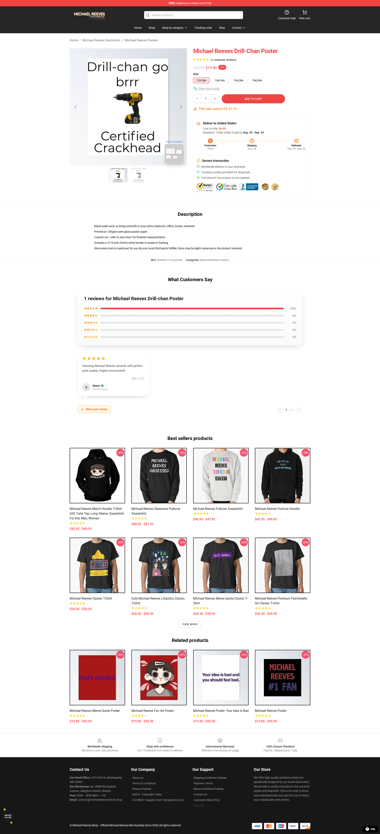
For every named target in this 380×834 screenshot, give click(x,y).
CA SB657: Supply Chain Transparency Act (158, 800)
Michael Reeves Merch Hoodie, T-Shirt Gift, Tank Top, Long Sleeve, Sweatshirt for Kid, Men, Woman (97, 513)
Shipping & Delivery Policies (210, 777)
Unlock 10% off (8, 816)
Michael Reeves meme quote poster (95, 711)
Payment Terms (203, 783)
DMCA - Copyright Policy (147, 794)
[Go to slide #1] (117, 175)
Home (74, 40)
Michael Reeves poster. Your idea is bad (221, 711)
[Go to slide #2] (138, 175)
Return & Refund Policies (209, 788)
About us (137, 777)
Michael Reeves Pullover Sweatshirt (218, 509)
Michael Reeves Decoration (101, 40)
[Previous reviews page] (279, 410)
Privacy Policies (141, 788)
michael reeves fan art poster (152, 711)
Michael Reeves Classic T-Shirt (91, 598)
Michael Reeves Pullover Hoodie (277, 509)
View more (190, 624)
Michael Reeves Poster (270, 711)
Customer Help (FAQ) (206, 800)
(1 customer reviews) (223, 59)
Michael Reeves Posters (141, 40)
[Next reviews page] (298, 410)
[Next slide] (181, 107)
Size (196, 74)
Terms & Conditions (144, 783)
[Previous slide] (76, 107)
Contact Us (200, 794)
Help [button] (372, 829)
